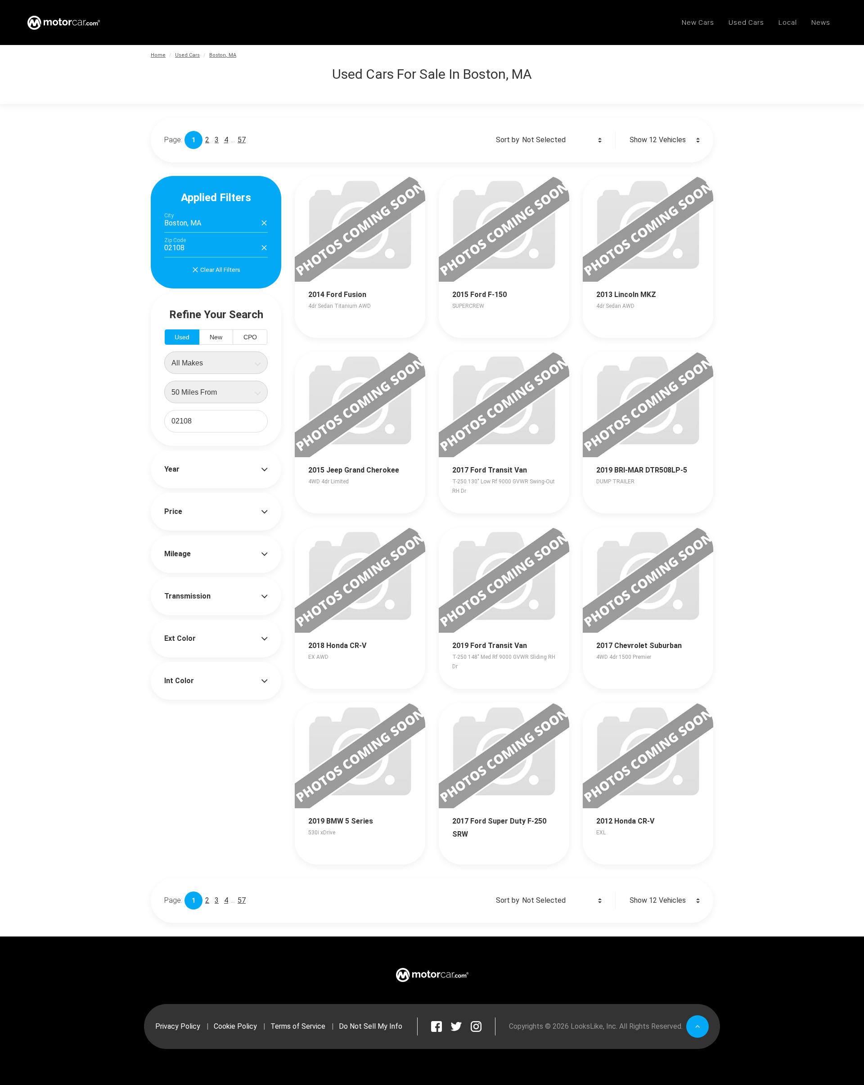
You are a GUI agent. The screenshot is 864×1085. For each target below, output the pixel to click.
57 (242, 139)
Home (158, 55)
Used (182, 337)
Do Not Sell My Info (370, 1026)
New (216, 337)
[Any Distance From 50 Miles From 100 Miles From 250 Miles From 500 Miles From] (216, 392)
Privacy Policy (177, 1026)
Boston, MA (222, 55)
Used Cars (187, 55)
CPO (250, 337)
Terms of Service (297, 1026)
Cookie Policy (235, 1026)
